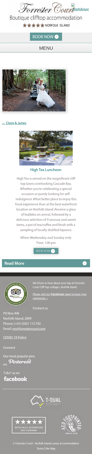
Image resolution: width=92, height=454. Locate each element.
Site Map (50, 448)
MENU (46, 48)
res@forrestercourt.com (28, 329)
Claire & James (14, 123)
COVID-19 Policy (15, 337)
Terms (40, 448)
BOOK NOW (43, 36)
